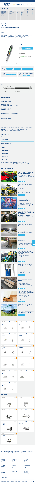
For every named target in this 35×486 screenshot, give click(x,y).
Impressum (12, 481)
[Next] (33, 81)
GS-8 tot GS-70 (10, 11)
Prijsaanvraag (25, 461)
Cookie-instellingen (3, 481)
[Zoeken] (31, 4)
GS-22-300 (22, 16)
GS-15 (17, 14)
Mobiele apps (14, 461)
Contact (27, 1)
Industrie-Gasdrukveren (3, 11)
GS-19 (17, 15)
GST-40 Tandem (10, 13)
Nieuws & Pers (14, 467)
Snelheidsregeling (3, 460)
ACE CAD (9, 68)
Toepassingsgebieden (28, 80)
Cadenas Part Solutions (27, 68)
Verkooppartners (26, 459)
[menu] (18, 4)
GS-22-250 (22, 15)
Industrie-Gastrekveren (3, 12)
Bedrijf (25, 467)
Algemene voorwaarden (24, 481)
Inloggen (30, 1)
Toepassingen (3, 465)
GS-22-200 (22, 14)
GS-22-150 (22, 13)
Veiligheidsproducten (4, 477)
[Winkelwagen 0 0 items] (33, 1)
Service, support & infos (27, 465)
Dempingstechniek (3, 459)
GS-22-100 (22, 12)
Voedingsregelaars (3, 15)
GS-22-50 (22, 11)
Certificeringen (14, 465)
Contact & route (26, 472)
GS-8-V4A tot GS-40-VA (11, 12)
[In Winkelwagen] (16, 321)
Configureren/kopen (27, 48)
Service (20, 1)
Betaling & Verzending (17, 481)
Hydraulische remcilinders (3, 13)
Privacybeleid (8, 481)
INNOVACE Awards (14, 471)
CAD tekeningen (14, 459)
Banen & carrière (26, 471)
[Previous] (31, 81)
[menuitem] (13, 4)
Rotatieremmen (2, 16)
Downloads (23, 1)
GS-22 (17, 16)
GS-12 (17, 13)
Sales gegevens (20, 80)
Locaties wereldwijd (26, 473)
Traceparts (17, 68)
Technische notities (13, 80)
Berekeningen (3, 472)
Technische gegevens (5, 80)
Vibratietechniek (3, 461)
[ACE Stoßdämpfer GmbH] (7, 4)
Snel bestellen (25, 460)
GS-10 (17, 12)
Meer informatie (21, 181)
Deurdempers (2, 14)
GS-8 (17, 11)
